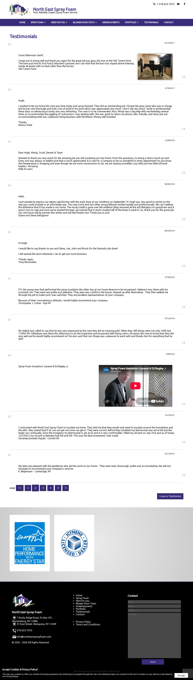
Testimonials (151, 22)
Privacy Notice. (12, 676)
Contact (169, 22)
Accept (181, 675)
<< (19, 488)
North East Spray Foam (27, 612)
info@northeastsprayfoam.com (34, 636)
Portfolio (130, 22)
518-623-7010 (24, 630)
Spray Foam (37, 22)
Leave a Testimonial (170, 496)
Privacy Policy (83, 621)
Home (22, 22)
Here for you (58, 22)
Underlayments (111, 22)
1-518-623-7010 (165, 4)
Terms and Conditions (88, 624)
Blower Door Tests (84, 22)
